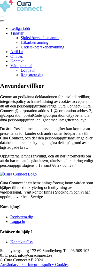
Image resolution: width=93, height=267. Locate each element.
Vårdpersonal (21, 65)
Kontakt (17, 61)
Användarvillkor (14, 264)
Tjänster (17, 33)
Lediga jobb (20, 28)
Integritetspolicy (41, 264)
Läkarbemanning (34, 42)
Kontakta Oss (21, 242)
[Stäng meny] (2, 21)
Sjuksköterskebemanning (41, 38)
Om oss (16, 56)
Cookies (61, 264)
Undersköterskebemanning (42, 47)
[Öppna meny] (2, 16)
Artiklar (16, 51)
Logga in (28, 70)
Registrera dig (32, 75)
